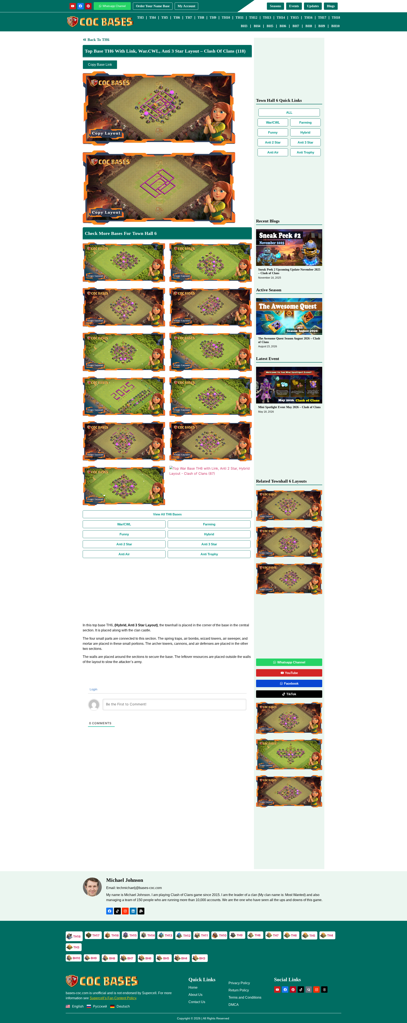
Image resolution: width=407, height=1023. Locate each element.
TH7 (188, 17)
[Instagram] (125, 911)
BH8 (308, 26)
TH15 (294, 17)
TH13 (267, 17)
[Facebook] (80, 6)
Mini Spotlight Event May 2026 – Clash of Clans (289, 407)
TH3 (140, 17)
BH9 (321, 26)
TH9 (213, 17)
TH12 (253, 17)
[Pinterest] (88, 6)
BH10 (335, 26)
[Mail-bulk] (141, 911)
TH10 (226, 17)
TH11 (240, 17)
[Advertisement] (167, 590)
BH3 (244, 26)
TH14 (281, 17)
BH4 (257, 26)
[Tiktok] (117, 911)
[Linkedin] (133, 911)
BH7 (296, 26)
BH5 (270, 26)
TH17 (322, 17)
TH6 (176, 17)
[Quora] (308, 989)
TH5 (164, 17)
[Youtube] (73, 6)
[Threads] (324, 989)
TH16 (308, 17)
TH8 (201, 17)
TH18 (336, 17)
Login (93, 689)
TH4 (152, 17)
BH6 (283, 26)
